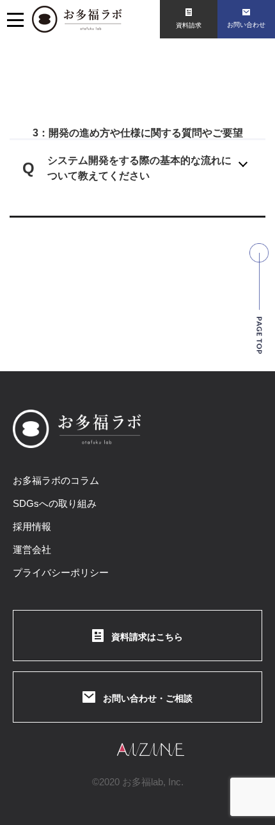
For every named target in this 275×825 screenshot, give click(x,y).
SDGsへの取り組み (55, 503)
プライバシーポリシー (61, 572)
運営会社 (32, 549)
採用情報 (32, 526)
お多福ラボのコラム (56, 480)
